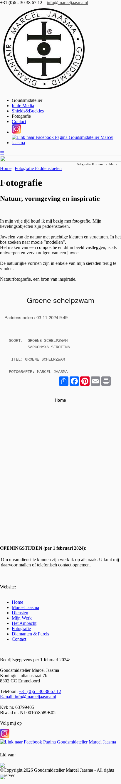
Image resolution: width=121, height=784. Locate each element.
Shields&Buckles (28, 110)
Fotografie (21, 116)
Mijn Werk (22, 617)
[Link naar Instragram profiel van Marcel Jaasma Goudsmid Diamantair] (16, 131)
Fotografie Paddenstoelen (38, 168)
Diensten (20, 612)
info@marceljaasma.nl (67, 2)
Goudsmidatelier (27, 100)
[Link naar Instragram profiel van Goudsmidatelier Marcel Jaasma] (4, 733)
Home (5, 168)
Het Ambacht (24, 623)
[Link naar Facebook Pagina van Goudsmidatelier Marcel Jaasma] (58, 738)
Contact (19, 121)
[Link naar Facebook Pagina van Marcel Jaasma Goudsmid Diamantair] (66, 142)
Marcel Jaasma (25, 607)
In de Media (23, 105)
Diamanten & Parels (30, 633)
